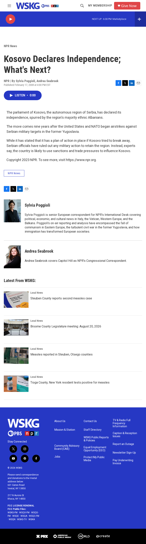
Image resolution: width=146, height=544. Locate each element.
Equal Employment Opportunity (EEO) (95, 449)
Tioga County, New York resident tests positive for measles (70, 382)
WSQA (24, 516)
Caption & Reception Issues (125, 435)
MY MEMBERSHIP (100, 5)
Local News (36, 292)
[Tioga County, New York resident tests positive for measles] (16, 384)
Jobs (57, 456)
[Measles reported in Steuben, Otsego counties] (16, 355)
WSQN (12, 519)
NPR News (10, 46)
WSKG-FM (12, 512)
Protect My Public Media (94, 459)
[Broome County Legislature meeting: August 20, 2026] (16, 327)
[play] (10, 19)
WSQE (15, 516)
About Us (59, 421)
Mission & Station (64, 429)
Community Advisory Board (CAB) (66, 447)
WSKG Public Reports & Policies (96, 439)
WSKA (32, 519)
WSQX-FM (24, 512)
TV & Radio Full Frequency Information (121, 423)
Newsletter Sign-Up (124, 452)
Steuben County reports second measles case (61, 298)
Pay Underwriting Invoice (123, 462)
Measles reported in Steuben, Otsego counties (61, 354)
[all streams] (140, 19)
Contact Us (90, 421)
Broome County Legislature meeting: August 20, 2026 (65, 326)
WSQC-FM (34, 516)
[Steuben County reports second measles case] (16, 299)
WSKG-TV (22, 519)
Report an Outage (123, 444)
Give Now (128, 6)
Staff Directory (93, 429)
